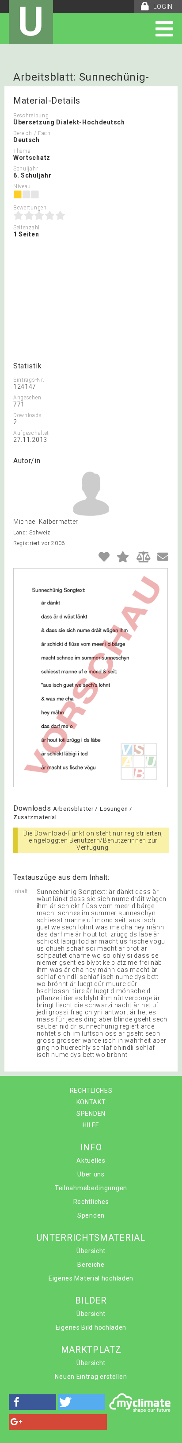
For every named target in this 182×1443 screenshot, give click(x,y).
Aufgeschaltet (31, 433)
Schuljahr (25, 169)
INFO (91, 1147)
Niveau (22, 186)
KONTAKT (91, 1102)
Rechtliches (91, 1201)
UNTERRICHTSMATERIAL (91, 1237)
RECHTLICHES (91, 1090)
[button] (32, 1402)
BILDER (91, 1300)
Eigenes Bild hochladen (91, 1327)
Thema (22, 151)
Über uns (91, 1174)
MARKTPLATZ (91, 1349)
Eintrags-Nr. (28, 380)
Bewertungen (30, 208)
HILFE (91, 1125)
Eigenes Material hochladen (91, 1278)
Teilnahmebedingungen (91, 1188)
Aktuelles (90, 1160)
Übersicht (91, 1250)
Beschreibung (31, 115)
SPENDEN (91, 1113)
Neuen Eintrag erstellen (91, 1376)
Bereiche (91, 1264)
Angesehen (27, 398)
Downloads (27, 415)
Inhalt (20, 891)
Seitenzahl (26, 227)
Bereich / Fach (32, 133)
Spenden (91, 1215)
